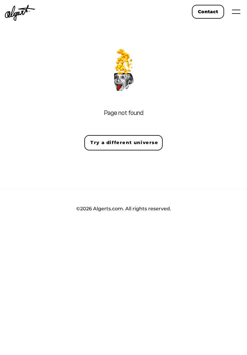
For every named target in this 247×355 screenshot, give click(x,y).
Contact (208, 11)
